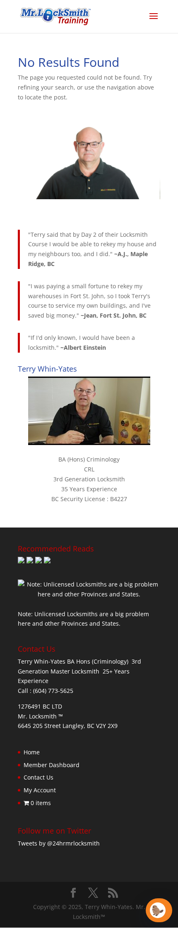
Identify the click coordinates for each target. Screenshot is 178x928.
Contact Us (38, 777)
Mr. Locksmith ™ (40, 716)
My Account (40, 790)
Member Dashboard (51, 765)
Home (32, 752)
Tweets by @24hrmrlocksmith (59, 843)
